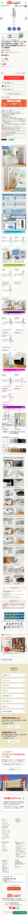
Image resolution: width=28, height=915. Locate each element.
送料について (7, 86)
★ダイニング (4, 820)
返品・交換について (9, 89)
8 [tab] (15, 656)
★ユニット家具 (4, 836)
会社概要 (17, 860)
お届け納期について (9, 83)
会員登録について (7, 675)
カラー (2, 59)
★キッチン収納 (4, 823)
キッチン (3, 846)
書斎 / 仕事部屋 (4, 850)
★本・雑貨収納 (4, 826)
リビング (3, 845)
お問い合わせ (18, 866)
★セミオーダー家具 (5, 837)
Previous (1, 18)
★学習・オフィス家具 (6, 831)
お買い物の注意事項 (7, 711)
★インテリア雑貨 (5, 834)
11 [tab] (19, 656)
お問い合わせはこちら (13, 888)
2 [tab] (8, 656)
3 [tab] (9, 656)
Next (26, 18)
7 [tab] (14, 656)
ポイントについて (7, 680)
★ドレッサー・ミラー (6, 830)
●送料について (11, 110)
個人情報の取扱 (18, 862)
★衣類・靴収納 (4, 827)
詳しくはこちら (13, 726)
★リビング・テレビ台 (6, 824)
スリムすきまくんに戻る (6, 659)
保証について (6, 706)
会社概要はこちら (13, 769)
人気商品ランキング (19, 820)
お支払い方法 (6, 685)
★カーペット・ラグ (5, 833)
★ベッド (3, 829)
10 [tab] (18, 656)
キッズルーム (4, 849)
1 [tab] (7, 656)
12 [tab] (20, 656)
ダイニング (4, 843)
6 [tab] (13, 656)
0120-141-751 (10, 879)
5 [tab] (12, 656)
